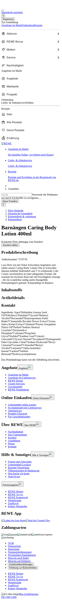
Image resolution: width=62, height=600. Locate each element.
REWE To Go (15, 494)
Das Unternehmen (17, 434)
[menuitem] (31, 34)
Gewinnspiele (15, 386)
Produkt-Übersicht (17, 413)
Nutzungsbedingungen (20, 552)
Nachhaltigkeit (15, 431)
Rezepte (32, 176)
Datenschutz (14, 546)
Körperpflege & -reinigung (22, 216)
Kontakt (12, 446)
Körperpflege (15, 219)
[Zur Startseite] (12, 6)
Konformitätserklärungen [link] (21, 564)
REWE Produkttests (18, 389)
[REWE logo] (6, 143)
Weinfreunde (14, 500)
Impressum (13, 549)
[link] (34, 152)
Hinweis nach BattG (18, 558)
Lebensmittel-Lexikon (19, 464)
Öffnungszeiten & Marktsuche (24, 470)
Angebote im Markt (18, 374)
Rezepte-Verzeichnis (18, 467)
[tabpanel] (31, 333)
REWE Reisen (15, 491)
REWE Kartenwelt (18, 497)
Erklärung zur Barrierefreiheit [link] (23, 568)
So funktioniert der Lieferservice (25, 407)
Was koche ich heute (18, 473)
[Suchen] (40, 198)
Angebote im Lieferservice (22, 377)
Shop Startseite (15, 210)
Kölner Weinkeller (17, 506)
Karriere (12, 437)
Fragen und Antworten (20, 461)
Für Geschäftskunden (19, 416)
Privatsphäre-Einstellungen (22, 555)
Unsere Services (16, 383)
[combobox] (16, 195)
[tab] (31, 290)
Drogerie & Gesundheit (20, 213)
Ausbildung (14, 440)
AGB (11, 543)
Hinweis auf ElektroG (19, 561)
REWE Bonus (15, 380)
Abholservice (15, 410)
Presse (11, 443)
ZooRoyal (13, 503)
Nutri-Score (14, 476)
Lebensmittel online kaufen (22, 404)
